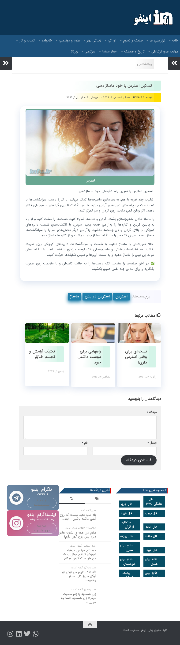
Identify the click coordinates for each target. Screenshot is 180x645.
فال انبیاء (151, 550)
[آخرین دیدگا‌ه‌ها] (72, 499)
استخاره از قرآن (127, 524)
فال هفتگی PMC (154, 501)
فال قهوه (126, 513)
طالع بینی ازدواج (151, 575)
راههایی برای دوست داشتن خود (89, 356)
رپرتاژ (74, 51)
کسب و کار (27, 40)
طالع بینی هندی (151, 561)
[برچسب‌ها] (97, 499)
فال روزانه (126, 536)
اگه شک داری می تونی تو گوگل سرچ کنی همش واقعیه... (79, 576)
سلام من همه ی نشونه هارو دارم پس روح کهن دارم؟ (77, 534)
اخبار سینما (109, 51)
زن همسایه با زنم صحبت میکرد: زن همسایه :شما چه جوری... (78, 598)
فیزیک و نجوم (133, 40)
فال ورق (126, 503)
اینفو (143, 630)
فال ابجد (151, 526)
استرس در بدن (97, 296)
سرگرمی (90, 51)
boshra (138, 97)
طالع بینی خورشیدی (128, 561)
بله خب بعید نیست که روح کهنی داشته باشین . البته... (78, 516)
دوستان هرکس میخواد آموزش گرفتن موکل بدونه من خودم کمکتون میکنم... (78, 554)
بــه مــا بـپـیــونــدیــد (42, 503)
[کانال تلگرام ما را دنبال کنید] (35, 633)
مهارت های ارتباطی (164, 51)
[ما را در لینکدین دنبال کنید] (18, 633)
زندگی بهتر (94, 40)
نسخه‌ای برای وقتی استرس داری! (136, 356)
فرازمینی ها (157, 40)
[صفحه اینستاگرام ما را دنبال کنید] (10, 633)
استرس (122, 296)
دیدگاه (152, 412)
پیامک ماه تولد (128, 575)
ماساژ (74, 296)
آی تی (112, 40)
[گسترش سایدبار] (6, 63)
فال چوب (151, 513)
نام (84, 443)
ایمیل (152, 443)
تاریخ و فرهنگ (134, 51)
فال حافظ (151, 536)
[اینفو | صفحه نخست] (152, 17)
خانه (175, 40)
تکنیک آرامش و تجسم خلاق (42, 354)
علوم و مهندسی (69, 40)
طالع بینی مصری (127, 547)
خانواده (47, 40)
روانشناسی (144, 64)
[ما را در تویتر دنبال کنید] (27, 633)
